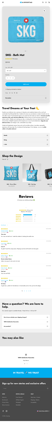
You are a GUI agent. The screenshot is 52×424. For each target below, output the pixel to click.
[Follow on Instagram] (6, 411)
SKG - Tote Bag (32, 184)
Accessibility (33, 402)
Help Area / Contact (35, 397)
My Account (5, 400)
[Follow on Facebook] (3, 411)
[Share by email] (17, 93)
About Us (4, 397)
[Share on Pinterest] (14, 93)
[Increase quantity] (13, 78)
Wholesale (18, 402)
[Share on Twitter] (12, 93)
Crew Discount (19, 397)
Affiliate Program (20, 400)
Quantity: (7, 75)
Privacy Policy (5, 402)
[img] (4, 229)
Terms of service (5, 405)
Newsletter (18, 405)
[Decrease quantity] (7, 78)
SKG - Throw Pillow (11, 184)
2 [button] (24, 291)
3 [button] (26, 291)
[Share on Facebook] (10, 93)
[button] (8, 59)
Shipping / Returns (35, 400)
